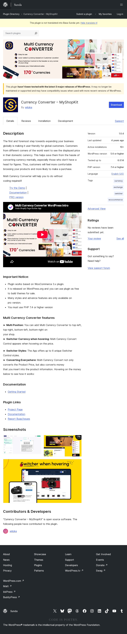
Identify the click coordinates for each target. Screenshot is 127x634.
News (6, 559)
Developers (71, 565)
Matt (7, 586)
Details (10, 120)
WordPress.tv (74, 570)
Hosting (7, 565)
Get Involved (103, 554)
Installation (44, 120)
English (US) (118, 173)
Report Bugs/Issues (19, 418)
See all (120, 238)
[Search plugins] (36, 33)
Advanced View (97, 208)
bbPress (9, 591)
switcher (119, 193)
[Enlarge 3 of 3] (77, 463)
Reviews (26, 120)
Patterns (39, 570)
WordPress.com (13, 580)
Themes (38, 559)
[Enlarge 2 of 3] (77, 439)
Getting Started (17, 391)
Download (116, 104)
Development (65, 120)
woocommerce (116, 200)
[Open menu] (122, 4)
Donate (102, 565)
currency (118, 181)
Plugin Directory (11, 14)
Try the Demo (17, 187)
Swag (100, 570)
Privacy (7, 570)
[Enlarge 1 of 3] (37, 439)
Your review (94, 238)
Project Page (15, 409)
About (6, 554)
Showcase (40, 554)
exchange (118, 187)
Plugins (38, 565)
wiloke (28, 107)
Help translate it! (89, 22)
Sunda (14, 611)
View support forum (99, 268)
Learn (68, 554)
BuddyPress (11, 597)
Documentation (18, 192)
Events (100, 559)
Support (119, 120)
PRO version (16, 197)
